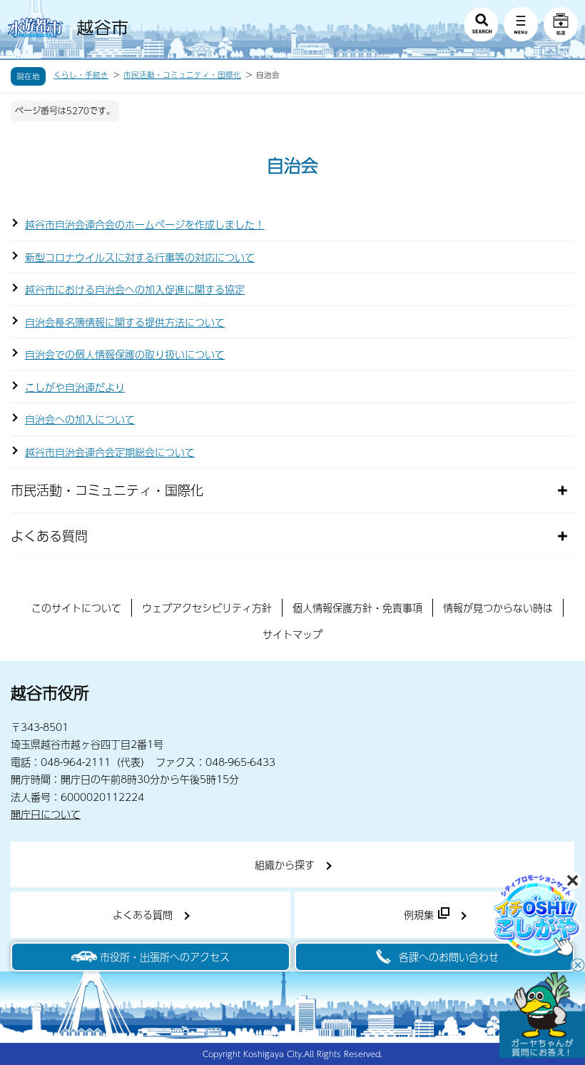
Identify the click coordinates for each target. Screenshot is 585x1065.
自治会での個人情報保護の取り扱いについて (125, 354)
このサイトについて (76, 607)
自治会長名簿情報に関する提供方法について (125, 322)
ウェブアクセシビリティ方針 (207, 607)
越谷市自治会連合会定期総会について (110, 452)
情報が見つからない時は (498, 607)
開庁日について (46, 814)
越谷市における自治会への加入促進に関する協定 (135, 289)
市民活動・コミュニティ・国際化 (182, 75)
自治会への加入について (80, 419)
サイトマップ (292, 634)
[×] (542, 1015)
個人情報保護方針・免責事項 (357, 607)
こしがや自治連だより (75, 387)
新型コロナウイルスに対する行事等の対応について (140, 257)
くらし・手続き (81, 75)
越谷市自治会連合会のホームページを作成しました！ (145, 224)
